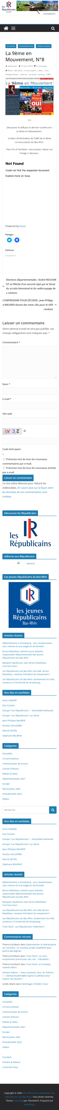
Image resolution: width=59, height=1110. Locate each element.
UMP (48, 74)
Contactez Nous (10, 1067)
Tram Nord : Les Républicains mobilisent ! (23, 926)
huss (47, 70)
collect (40, 70)
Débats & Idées (10, 773)
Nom (6, 384)
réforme (23, 74)
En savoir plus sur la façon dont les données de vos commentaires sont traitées (27, 492)
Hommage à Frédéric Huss (35, 983)
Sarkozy (41, 74)
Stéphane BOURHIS (12, 735)
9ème (10, 70)
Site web (7, 413)
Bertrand (18, 70)
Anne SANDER (9, 700)
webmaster (12, 66)
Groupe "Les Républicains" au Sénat (20, 715)
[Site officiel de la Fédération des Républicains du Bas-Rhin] (29, 2)
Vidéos (5, 798)
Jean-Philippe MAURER (13, 720)
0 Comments (41, 66)
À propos (6, 1057)
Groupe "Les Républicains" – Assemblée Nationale (27, 710)
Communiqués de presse (15, 763)
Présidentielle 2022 (12, 793)
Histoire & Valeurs (11, 1062)
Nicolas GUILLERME (12, 725)
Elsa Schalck (8, 705)
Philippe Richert (11, 74)
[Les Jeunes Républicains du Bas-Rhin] (29, 605)
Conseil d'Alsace (43, 46)
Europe (6, 783)
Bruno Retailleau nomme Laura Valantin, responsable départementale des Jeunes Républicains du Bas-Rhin (23, 654)
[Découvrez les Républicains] (29, 533)
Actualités (11, 46)
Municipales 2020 (11, 788)
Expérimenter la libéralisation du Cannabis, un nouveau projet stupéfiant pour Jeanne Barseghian (29, 947)
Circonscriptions (26, 46)
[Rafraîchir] (24, 430)
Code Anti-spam (11, 449)
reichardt (32, 74)
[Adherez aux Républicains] (29, 565)
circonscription (30, 70)
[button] (29, 96)
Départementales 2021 (13, 778)
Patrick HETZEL (9, 730)
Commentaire (11, 342)
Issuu (23, 226)
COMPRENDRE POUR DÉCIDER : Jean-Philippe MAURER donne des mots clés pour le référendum (28, 305)
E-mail (6, 399)
